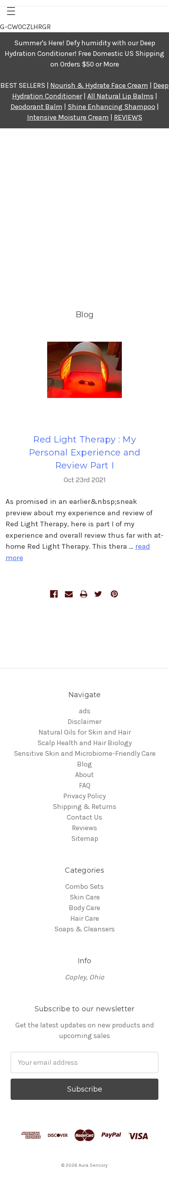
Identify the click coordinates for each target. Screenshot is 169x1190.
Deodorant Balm (36, 106)
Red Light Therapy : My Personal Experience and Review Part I (85, 452)
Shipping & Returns (84, 806)
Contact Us (84, 817)
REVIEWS (128, 117)
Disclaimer (84, 721)
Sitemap (84, 838)
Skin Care (85, 897)
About (84, 774)
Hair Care (84, 918)
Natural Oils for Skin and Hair (85, 732)
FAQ (84, 785)
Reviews (84, 828)
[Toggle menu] (11, 11)
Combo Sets (84, 886)
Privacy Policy (84, 796)
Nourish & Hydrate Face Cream (99, 85)
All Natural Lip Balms (120, 96)
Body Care (84, 907)
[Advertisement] (84, 217)
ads (84, 711)
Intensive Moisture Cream (68, 117)
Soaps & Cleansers (84, 929)
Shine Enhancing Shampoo (111, 106)
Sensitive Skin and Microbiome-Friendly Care (85, 753)
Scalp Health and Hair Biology (84, 742)
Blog (84, 764)
